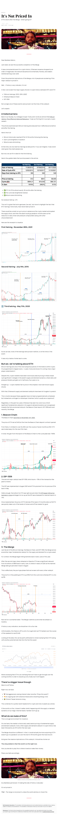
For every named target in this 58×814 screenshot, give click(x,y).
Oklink (30, 671)
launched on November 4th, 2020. (24, 418)
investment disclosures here (48, 811)
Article (3, 12)
